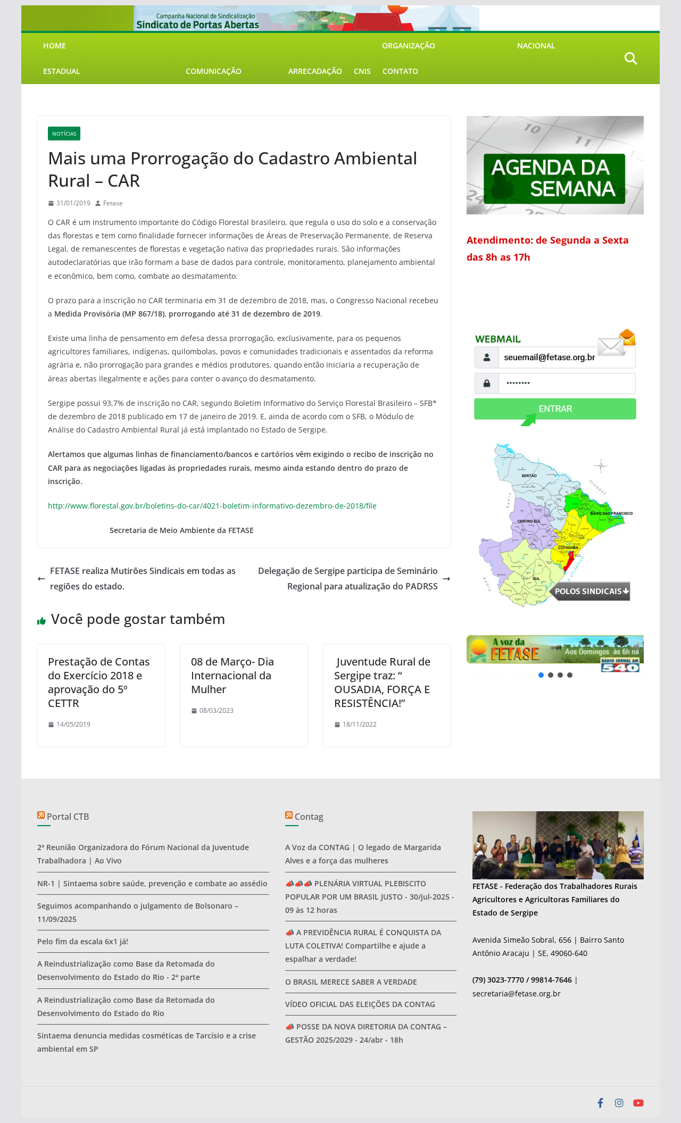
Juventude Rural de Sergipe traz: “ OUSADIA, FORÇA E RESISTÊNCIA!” (382, 682)
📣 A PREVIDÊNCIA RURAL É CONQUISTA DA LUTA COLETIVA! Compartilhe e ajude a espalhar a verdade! (363, 945)
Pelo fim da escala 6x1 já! (82, 941)
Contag (309, 816)
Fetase (113, 202)
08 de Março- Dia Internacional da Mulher (232, 675)
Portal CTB (68, 816)
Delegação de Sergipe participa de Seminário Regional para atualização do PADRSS (348, 578)
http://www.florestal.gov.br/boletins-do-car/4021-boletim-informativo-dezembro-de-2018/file (212, 506)
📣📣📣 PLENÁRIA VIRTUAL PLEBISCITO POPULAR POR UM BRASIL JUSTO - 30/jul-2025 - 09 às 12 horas (369, 896)
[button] (555, 654)
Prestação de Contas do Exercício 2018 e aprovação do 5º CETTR (99, 682)
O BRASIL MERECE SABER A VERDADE (351, 982)
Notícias (64, 133)
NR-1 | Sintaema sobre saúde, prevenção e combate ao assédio (152, 883)
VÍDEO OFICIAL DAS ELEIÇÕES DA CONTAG (360, 1004)
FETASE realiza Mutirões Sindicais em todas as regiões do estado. (143, 578)
